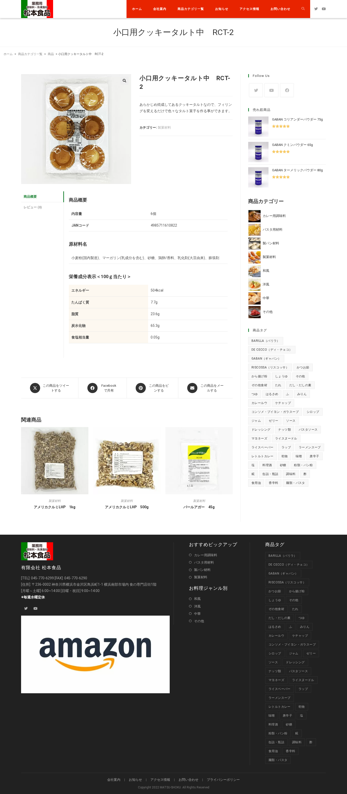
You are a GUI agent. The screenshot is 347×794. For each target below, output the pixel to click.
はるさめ (272, 394)
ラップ (286, 447)
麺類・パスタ (295, 483)
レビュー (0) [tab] (33, 207)
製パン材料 (202, 570)
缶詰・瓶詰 (270, 474)
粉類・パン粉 (303, 465)
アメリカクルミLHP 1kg (54, 507)
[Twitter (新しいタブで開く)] (316, 9)
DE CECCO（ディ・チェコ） (271, 349)
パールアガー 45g (199, 507)
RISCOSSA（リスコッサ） (270, 367)
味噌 (299, 456)
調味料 (290, 474)
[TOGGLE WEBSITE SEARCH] (303, 9)
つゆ (254, 394)
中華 (197, 614)
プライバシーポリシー (223, 780)
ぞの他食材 (259, 385)
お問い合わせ (188, 780)
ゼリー (273, 421)
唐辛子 (314, 456)
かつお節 (303, 367)
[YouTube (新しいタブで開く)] (324, 9)
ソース (290, 421)
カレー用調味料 (205, 555)
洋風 (197, 606)
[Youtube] (271, 90)
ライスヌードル (286, 438)
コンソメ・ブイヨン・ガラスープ (275, 412)
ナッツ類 (284, 429)
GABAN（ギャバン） (266, 358)
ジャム (256, 421)
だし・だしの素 (300, 385)
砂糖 (283, 465)
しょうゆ (281, 376)
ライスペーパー (262, 447)
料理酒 (267, 465)
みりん (302, 394)
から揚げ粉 (259, 376)
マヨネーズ (259, 438)
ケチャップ (283, 403)
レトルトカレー (262, 456)
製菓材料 (164, 127)
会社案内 (113, 780)
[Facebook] (287, 90)
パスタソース (308, 429)
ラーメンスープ (310, 447)
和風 (197, 599)
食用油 (256, 483)
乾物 (284, 456)
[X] (256, 90)
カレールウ (259, 403)
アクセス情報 (160, 780)
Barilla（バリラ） (265, 341)
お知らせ (135, 780)
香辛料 (273, 483)
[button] (124, 81)
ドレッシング (260, 429)
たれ (278, 385)
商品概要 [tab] (30, 196)
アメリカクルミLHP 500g (127, 507)
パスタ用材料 (204, 562)
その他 (300, 376)
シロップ (313, 412)
